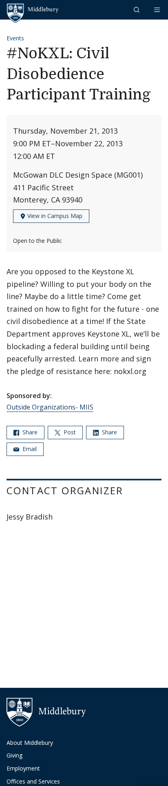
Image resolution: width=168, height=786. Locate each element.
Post (69, 432)
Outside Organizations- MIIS (50, 407)
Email (29, 449)
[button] (137, 9)
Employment (23, 768)
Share (29, 432)
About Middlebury (30, 742)
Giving (14, 755)
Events (15, 38)
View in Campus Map (54, 216)
